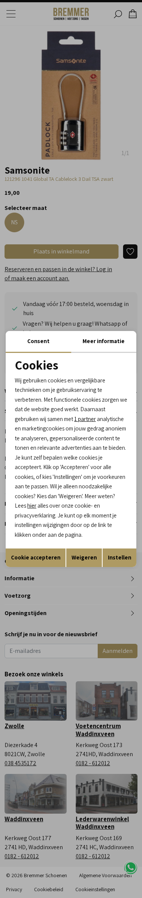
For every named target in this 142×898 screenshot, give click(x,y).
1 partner (85, 419)
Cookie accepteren (36, 557)
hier (31, 505)
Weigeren (84, 557)
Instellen (119, 557)
